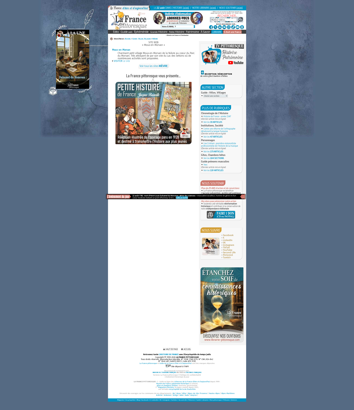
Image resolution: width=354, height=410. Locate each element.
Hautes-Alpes (214, 393)
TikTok (226, 247)
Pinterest (228, 255)
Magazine (120, 400)
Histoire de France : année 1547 (217, 116)
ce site (122, 61)
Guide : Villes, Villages (141, 38)
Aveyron (193, 395)
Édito (116, 32)
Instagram (228, 245)
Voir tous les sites (154, 66)
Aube (181, 395)
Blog (138, 400)
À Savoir (205, 32)
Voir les (212, 122)
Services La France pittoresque (165, 375)
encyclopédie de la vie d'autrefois (182, 389)
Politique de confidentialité (190, 375)
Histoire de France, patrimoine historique (172, 383)
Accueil (128, 38)
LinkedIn (227, 240)
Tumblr (227, 257)
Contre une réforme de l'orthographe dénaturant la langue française (218, 130)
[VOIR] (186, 7)
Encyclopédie (130, 400)
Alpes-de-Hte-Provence (197, 393)
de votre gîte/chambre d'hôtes (216, 75)
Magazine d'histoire (166, 387)
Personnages (208, 140)
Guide (126, 32)
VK (224, 242)
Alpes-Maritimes (228, 393)
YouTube (227, 250)
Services (234, 400)
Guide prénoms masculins (215, 161)
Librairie (205, 400)
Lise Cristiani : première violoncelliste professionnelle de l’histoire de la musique (219, 144)
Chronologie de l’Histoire (214, 113)
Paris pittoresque (216, 400)
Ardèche (159, 395)
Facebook (228, 235)
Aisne (178, 393)
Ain (174, 393)
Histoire (158, 32)
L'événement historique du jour (177, 377)
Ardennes (167, 395)
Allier (184, 393)
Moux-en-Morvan (121, 49)
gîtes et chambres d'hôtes (167, 385)
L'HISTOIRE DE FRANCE (169, 354)
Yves (205, 164)
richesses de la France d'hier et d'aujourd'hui (192, 382)
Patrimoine (192, 32)
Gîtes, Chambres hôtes (213, 155)
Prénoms (226, 400)
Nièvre (155, 38)
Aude (187, 395)
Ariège (175, 395)
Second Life (229, 252)
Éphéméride (141, 32)
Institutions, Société (212, 125)
